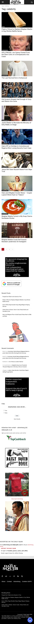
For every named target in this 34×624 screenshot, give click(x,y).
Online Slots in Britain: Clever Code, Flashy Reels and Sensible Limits (15, 310)
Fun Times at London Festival (16, 361)
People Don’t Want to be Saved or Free (12, 296)
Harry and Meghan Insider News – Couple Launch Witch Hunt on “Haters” (17, 194)
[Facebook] (2, 576)
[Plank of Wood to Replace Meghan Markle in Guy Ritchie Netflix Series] (17, 19)
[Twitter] (22, 576)
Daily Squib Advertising (17, 499)
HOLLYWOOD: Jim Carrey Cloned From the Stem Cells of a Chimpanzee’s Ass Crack (16, 54)
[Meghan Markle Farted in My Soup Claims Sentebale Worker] (17, 207)
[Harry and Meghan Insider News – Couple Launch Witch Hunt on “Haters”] (17, 183)
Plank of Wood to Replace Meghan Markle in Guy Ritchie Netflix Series (17, 30)
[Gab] (6, 576)
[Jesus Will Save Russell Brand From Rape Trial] (17, 160)
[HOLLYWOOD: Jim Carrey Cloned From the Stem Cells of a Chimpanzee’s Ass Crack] (17, 43)
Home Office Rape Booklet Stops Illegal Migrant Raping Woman (16, 305)
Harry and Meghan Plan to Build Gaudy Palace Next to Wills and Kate (17, 315)
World (3, 26)
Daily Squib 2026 (28, 614)
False (6, 413)
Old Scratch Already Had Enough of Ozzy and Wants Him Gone (16, 100)
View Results (17, 419)
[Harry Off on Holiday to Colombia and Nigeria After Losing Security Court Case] (17, 136)
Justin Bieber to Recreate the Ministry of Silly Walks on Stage (16, 124)
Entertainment (5, 50)
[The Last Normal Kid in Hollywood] (17, 68)
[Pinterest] (14, 576)
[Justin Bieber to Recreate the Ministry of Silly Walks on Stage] (17, 113)
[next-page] (12, 249)
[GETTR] (10, 576)
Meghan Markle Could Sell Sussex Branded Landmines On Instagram (14, 241)
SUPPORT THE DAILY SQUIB (8, 548)
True (6, 410)
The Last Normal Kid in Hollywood (14, 78)
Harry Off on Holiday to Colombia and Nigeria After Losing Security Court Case (16, 147)
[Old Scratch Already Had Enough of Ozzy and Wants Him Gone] (17, 90)
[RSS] (18, 576)
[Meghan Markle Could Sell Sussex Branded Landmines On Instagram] (17, 230)
